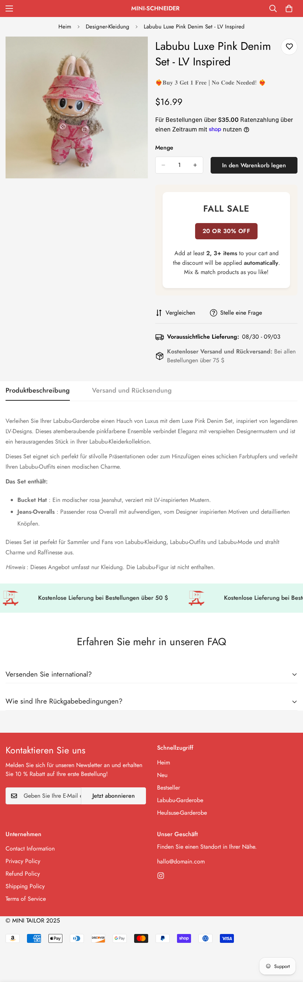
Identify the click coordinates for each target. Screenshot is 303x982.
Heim (64, 27)
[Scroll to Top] (288, 941)
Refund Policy (23, 873)
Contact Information (30, 848)
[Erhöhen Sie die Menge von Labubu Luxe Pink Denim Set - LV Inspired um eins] (195, 165)
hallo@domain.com (181, 861)
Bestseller (168, 787)
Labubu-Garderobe (180, 800)
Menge (164, 147)
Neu (162, 775)
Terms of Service (26, 898)
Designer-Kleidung (107, 27)
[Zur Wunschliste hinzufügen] (289, 46)
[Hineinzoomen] (135, 52)
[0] (288, 8)
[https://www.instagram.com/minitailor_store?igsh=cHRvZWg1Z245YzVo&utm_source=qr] (160, 875)
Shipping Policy (25, 886)
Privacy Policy (23, 861)
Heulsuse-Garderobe (182, 812)
